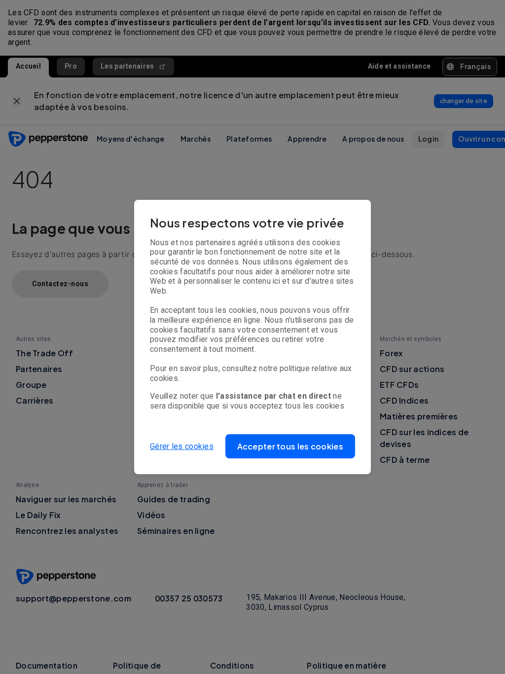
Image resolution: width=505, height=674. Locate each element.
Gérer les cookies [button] (182, 446)
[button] (290, 446)
